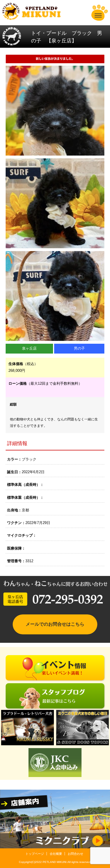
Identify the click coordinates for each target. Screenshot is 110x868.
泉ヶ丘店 (29, 348)
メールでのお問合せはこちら (55, 624)
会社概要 (56, 853)
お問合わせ (75, 853)
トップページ (34, 853)
